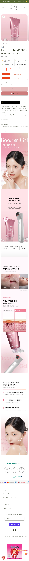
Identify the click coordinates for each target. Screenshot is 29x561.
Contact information (19, 539)
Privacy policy (15, 536)
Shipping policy (10, 539)
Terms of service (23, 536)
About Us (5, 490)
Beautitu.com (16, 541)
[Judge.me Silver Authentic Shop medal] (7, 470)
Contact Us (6, 504)
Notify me (15, 93)
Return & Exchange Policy (10, 497)
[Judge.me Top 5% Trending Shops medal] (22, 470)
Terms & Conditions (8, 501)
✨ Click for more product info (10, 103)
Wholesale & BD (7, 508)
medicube (4, 43)
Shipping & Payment (8, 493)
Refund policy (7, 536)
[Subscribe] (22, 519)
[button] (3, 7)
